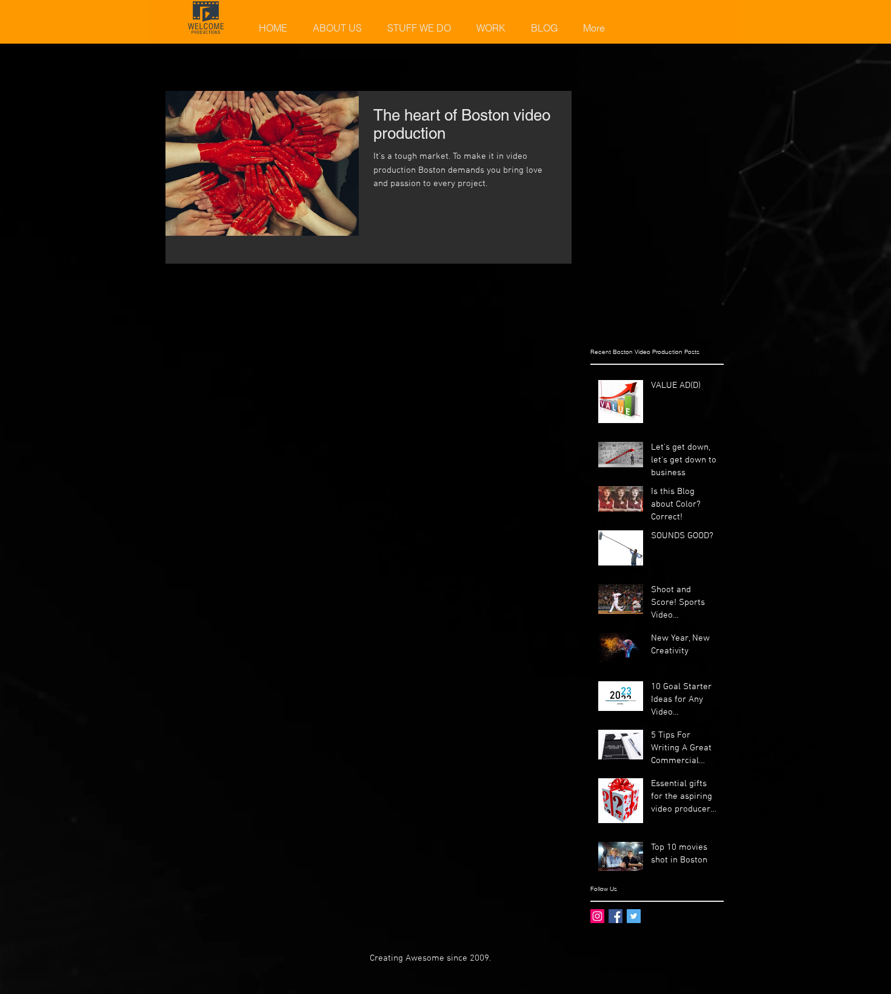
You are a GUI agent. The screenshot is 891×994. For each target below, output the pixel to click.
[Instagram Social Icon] (597, 916)
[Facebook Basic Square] (615, 916)
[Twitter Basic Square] (634, 916)
